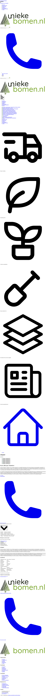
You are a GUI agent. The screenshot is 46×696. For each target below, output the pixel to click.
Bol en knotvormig (12, 110)
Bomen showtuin (4, 5)
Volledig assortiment (3, 593)
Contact (3, 9)
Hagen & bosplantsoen (5, 104)
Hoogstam (12, 114)
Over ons (3, 4)
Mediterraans (5, 116)
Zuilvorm (3, 671)
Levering (3, 7)
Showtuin (3, 661)
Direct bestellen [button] (2, 476)
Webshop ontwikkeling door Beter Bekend (14, 695)
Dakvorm (13, 111)
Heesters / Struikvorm (13, 113)
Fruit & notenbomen (14, 112)
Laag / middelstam (5, 115)
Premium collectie (17, 107)
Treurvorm (12, 109)
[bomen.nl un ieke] (23, 26)
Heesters (3, 103)
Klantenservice (4, 683)
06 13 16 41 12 (4, 693)
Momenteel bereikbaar (3, 0)
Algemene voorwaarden (5, 685)
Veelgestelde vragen (5, 8)
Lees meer (1, 475)
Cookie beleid (4, 686)
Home (3, 452)
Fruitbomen (3, 102)
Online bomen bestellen (5, 687)
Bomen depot (4, 6)
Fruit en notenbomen (5, 675)
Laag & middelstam (5, 677)
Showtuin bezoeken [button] (3, 576)
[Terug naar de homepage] (23, 450)
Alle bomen (3, 666)
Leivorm (3, 100)
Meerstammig (4, 101)
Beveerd (3, 105)
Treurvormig (4, 669)
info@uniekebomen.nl (5, 692)
